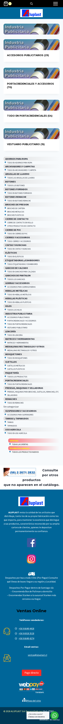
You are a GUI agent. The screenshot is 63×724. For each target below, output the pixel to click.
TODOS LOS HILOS (14, 310)
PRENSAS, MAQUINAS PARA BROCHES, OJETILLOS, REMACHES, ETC (33, 392)
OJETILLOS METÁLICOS (16, 365)
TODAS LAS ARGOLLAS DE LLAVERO (21, 178)
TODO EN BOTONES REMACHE (19, 200)
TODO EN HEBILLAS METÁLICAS (19, 294)
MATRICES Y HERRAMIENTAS (17, 343)
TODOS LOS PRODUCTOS (17, 376)
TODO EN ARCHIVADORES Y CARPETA (21, 170)
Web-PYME (48, 711)
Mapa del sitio (34, 700)
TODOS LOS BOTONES (16, 185)
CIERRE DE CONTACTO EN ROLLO (20, 222)
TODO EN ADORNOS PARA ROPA (19, 162)
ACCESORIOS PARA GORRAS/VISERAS (21, 287)
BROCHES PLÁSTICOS (15, 215)
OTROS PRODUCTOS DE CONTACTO (21, 226)
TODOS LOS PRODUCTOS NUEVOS (25, 452)
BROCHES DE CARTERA (16, 208)
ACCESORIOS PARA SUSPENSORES (20, 414)
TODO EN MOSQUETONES (17, 358)
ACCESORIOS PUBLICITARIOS (18, 317)
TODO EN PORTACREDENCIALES (19, 324)
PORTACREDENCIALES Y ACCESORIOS (21, 320)
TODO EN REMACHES (15, 403)
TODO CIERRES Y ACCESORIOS (19, 241)
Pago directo (31, 672)
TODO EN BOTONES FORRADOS (19, 193)
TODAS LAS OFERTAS (20, 444)
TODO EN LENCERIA (15, 335)
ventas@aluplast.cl (37, 654)
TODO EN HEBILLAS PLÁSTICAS (19, 302)
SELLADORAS (12, 395)
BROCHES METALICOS (15, 211)
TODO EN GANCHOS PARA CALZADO (21, 271)
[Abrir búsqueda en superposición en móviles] (31, 3)
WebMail (43, 719)
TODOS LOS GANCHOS (16, 279)
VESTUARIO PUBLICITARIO (17, 327)
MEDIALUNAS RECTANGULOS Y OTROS (22, 350)
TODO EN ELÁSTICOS (15, 256)
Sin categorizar (11, 406)
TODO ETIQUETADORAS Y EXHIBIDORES (22, 264)
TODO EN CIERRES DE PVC (17, 233)
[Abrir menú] (55, 3)
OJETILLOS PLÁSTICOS (16, 369)
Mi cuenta (54, 719)
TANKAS (10, 422)
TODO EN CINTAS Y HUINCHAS (19, 249)
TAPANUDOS (12, 425)
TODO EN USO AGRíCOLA (17, 433)
